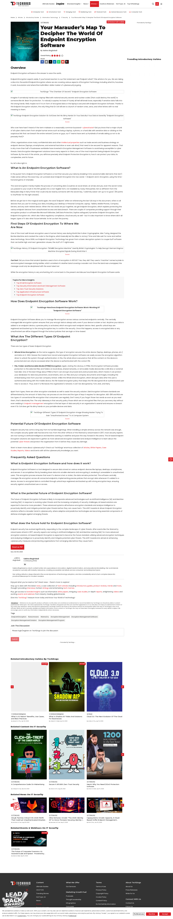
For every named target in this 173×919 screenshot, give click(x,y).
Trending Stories (42, 893)
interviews (31, 588)
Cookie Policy (101, 897)
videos (116, 592)
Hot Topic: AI (120, 4)
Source (67, 122)
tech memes (68, 588)
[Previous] (12, 686)
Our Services (71, 886)
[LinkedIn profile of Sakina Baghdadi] (25, 564)
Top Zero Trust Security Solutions (29, 289)
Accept (165, 914)
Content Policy (101, 900)
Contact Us (130, 903)
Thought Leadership (73, 899)
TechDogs (22, 597)
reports (99, 592)
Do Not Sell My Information (106, 904)
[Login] (157, 4)
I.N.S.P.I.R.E (40, 890)
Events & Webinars (107, 4)
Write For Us (130, 893)
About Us (129, 886)
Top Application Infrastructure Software (32, 292)
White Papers (95, 447)
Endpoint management (34, 403)
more (119, 586)
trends (110, 586)
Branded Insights (73, 4)
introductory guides (84, 586)
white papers (63, 592)
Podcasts (69, 896)
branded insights (33, 592)
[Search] (153, 4)
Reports (21, 450)
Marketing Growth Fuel (76, 892)
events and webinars (26, 594)
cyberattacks (87, 127)
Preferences (139, 914)
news (38, 586)
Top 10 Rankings (133, 4)
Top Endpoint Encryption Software (30, 295)
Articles (94, 4)
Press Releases (131, 890)
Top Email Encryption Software (28, 283)
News (85, 4)
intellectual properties (70, 142)
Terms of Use (101, 886)
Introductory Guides (115, 22)
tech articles (63, 586)
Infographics (71, 903)
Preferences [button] (72, 916)
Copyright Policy (102, 893)
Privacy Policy (101, 890)
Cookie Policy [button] (21, 916)
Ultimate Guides (48, 4)
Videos (27, 450)
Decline (152, 914)
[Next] (122, 686)
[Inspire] (60, 4)
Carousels (70, 906)
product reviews (100, 586)
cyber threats (24, 442)
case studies (82, 592)
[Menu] (161, 4)
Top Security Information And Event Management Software (40, 286)
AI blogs (45, 588)
